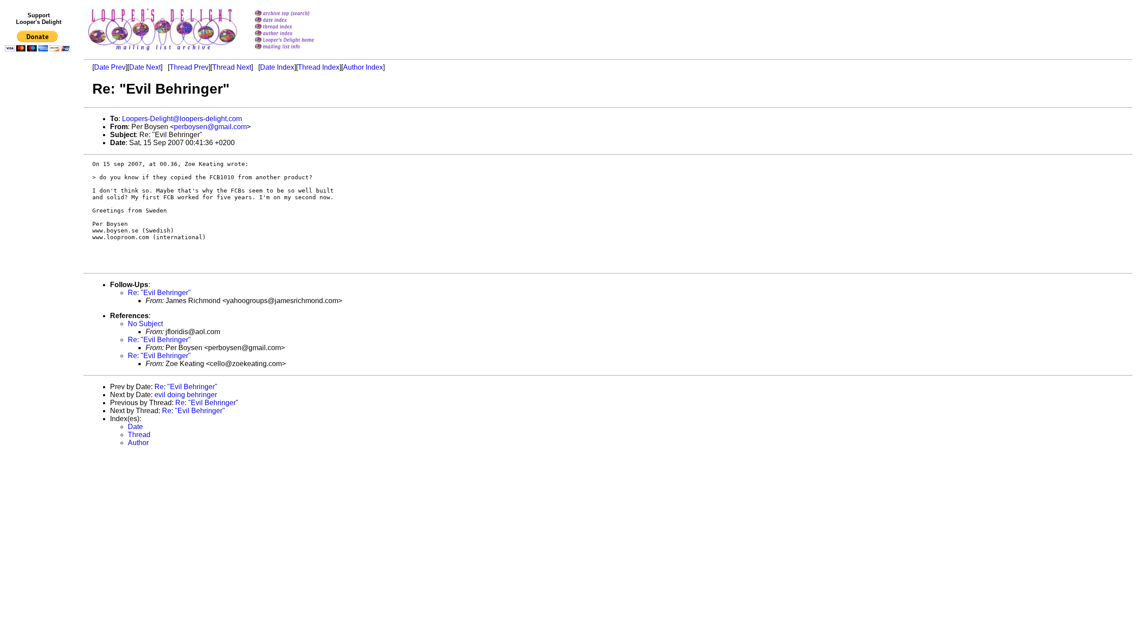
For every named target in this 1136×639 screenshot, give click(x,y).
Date (135, 426)
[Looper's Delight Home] (295, 40)
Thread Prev (189, 67)
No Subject (145, 323)
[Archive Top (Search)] (295, 14)
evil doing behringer (185, 394)
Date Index (277, 67)
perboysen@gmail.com (210, 126)
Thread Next (231, 67)
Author (138, 442)
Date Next (145, 67)
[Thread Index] (295, 27)
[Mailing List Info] (295, 51)
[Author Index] (295, 34)
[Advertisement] (39, 238)
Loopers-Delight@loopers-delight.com (182, 118)
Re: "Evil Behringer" (159, 292)
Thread (139, 434)
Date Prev (110, 67)
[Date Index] (295, 20)
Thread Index (318, 67)
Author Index (363, 67)
